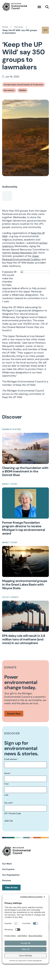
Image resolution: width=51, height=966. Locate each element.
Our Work (7, 863)
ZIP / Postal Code (12, 813)
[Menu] (39, 7)
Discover (6, 880)
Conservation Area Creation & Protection (23, 84)
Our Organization (10, 874)
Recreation (9, 90)
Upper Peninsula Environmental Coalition (21, 257)
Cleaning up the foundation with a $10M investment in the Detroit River (25, 471)
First (6, 783)
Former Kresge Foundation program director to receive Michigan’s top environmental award (23, 528)
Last (6, 795)
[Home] (14, 7)
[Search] (47, 7)
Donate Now (13, 713)
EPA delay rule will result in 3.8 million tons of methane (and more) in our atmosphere (23, 639)
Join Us (8, 820)
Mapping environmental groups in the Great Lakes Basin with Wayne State (24, 584)
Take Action (11, 887)
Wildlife (22, 90)
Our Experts (8, 869)
